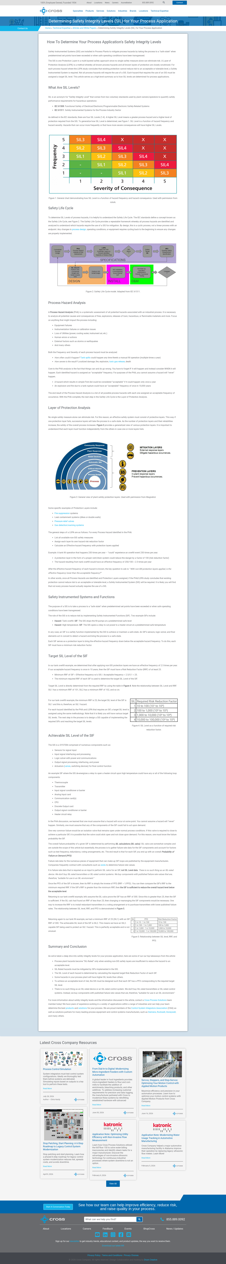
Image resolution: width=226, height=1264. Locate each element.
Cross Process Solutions (155, 1000)
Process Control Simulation (57, 1069)
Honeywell (171, 1012)
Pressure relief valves (64, 521)
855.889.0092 (148, 2)
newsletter (74, 1241)
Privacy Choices (131, 1255)
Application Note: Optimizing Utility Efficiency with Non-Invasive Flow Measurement (110, 1137)
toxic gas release (117, 361)
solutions (82, 1008)
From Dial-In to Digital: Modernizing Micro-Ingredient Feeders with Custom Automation (112, 1071)
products (70, 1008)
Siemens (152, 1012)
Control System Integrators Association (149, 1008)
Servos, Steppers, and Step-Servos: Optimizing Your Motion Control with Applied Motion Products (160, 1083)
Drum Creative (150, 1260)
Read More (47, 1088)
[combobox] (110, 1219)
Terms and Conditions (111, 1255)
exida (103, 865)
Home (48, 28)
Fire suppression (62, 513)
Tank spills (85, 357)
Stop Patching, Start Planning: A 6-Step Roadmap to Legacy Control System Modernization (63, 1146)
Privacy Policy (93, 1255)
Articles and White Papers (84, 28)
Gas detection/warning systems (69, 525)
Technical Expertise (61, 28)
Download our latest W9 (113, 1245)
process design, (79, 229)
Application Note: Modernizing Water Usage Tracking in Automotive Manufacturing (161, 1138)
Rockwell (161, 1012)
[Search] (139, 1219)
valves (67, 766)
